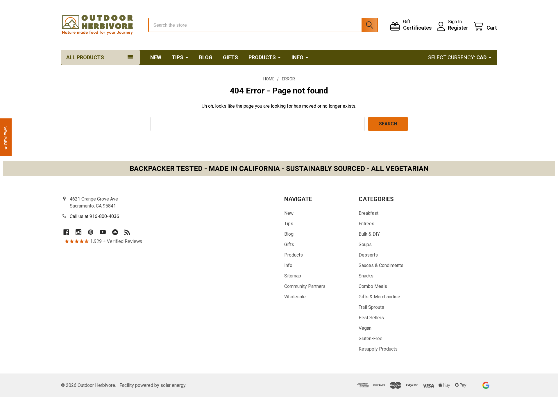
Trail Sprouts (371, 307)
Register (458, 28)
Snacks (366, 276)
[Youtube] (103, 232)
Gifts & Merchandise (379, 296)
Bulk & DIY (369, 234)
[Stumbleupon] (115, 232)
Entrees (366, 223)
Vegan (365, 328)
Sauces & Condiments (381, 265)
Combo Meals (373, 286)
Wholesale (295, 296)
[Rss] (127, 232)
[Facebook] (66, 232)
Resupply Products (378, 349)
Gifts (230, 57)
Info (297, 57)
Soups (365, 244)
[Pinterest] (90, 232)
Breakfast (368, 213)
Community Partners (305, 286)
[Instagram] (78, 232)
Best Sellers (371, 317)
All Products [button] (85, 57)
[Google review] (485, 385)
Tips (177, 57)
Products (262, 57)
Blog (205, 57)
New (155, 57)
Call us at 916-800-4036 (94, 216)
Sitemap (292, 276)
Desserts (368, 255)
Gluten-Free (370, 338)
